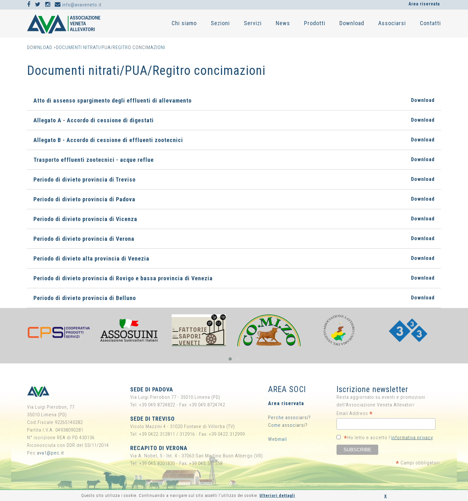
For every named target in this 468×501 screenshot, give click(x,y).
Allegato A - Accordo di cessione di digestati (234, 120)
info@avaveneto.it (81, 5)
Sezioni (220, 23)
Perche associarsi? (289, 417)
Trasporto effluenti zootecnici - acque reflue (234, 159)
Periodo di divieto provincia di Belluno (234, 298)
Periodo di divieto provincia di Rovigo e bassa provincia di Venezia (234, 278)
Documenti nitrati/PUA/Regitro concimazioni (110, 47)
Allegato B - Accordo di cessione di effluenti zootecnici (234, 140)
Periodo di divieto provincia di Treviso (234, 179)
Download (351, 23)
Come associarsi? (288, 425)
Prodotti (314, 23)
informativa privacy (412, 437)
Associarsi (392, 23)
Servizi (253, 23)
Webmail (277, 439)
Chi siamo (184, 23)
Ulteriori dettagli (277, 495)
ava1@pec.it (50, 453)
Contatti (430, 23)
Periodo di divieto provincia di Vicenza (234, 219)
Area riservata (424, 3)
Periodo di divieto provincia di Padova (234, 199)
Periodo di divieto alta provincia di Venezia (234, 258)
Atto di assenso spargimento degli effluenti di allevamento (234, 100)
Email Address (355, 413)
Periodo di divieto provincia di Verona (234, 238)
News (283, 23)
